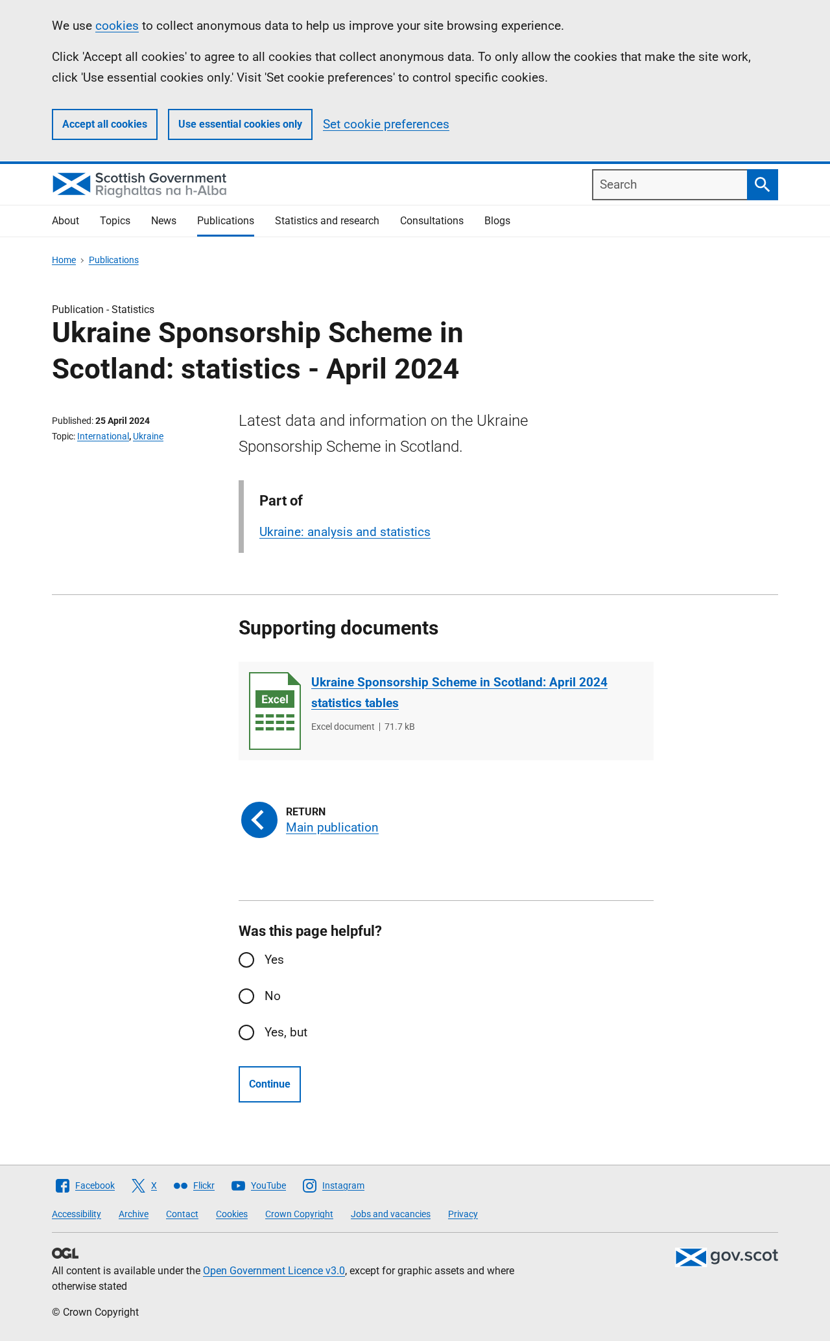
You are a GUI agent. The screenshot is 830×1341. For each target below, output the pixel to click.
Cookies (232, 1214)
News (163, 221)
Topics (115, 221)
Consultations (432, 221)
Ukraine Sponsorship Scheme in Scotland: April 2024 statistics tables (459, 692)
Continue (269, 1084)
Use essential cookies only (240, 124)
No (273, 995)
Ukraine (148, 436)
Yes (274, 959)
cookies (117, 25)
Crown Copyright (299, 1214)
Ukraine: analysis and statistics (345, 531)
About (65, 221)
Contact (182, 1214)
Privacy (463, 1214)
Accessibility (76, 1214)
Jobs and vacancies (391, 1214)
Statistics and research (327, 221)
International (103, 436)
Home (64, 260)
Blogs (497, 221)
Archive (133, 1214)
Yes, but (286, 1032)
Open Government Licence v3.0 (274, 1271)
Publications (225, 221)
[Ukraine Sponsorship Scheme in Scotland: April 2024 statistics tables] (275, 711)
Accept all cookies (104, 124)
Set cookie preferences (386, 124)
